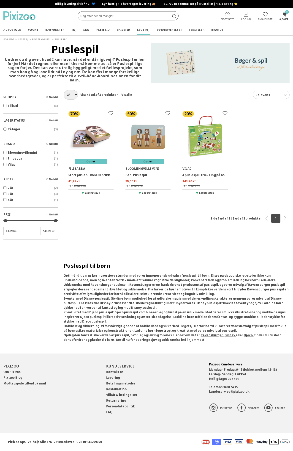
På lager (14, 129)
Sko (86, 30)
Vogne (33, 30)
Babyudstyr (54, 30)
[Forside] (19, 15)
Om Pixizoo (12, 372)
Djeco (248, 335)
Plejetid (103, 30)
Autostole (12, 30)
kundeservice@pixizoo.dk (229, 392)
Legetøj (143, 30)
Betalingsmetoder (120, 383)
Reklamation (116, 389)
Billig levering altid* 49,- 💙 (75, 4)
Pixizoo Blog (12, 378)
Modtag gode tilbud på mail (24, 383)
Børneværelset (169, 30)
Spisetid (123, 30)
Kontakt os (114, 372)
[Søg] (174, 15)
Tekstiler (196, 30)
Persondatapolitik (120, 406)
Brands (217, 30)
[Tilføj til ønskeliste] (111, 113)
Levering (113, 378)
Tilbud (13, 106)
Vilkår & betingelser (122, 395)
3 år (11, 194)
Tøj (74, 30)
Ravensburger (212, 335)
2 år (11, 188)
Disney (230, 335)
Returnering (116, 400)
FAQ (109, 412)
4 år (11, 200)
